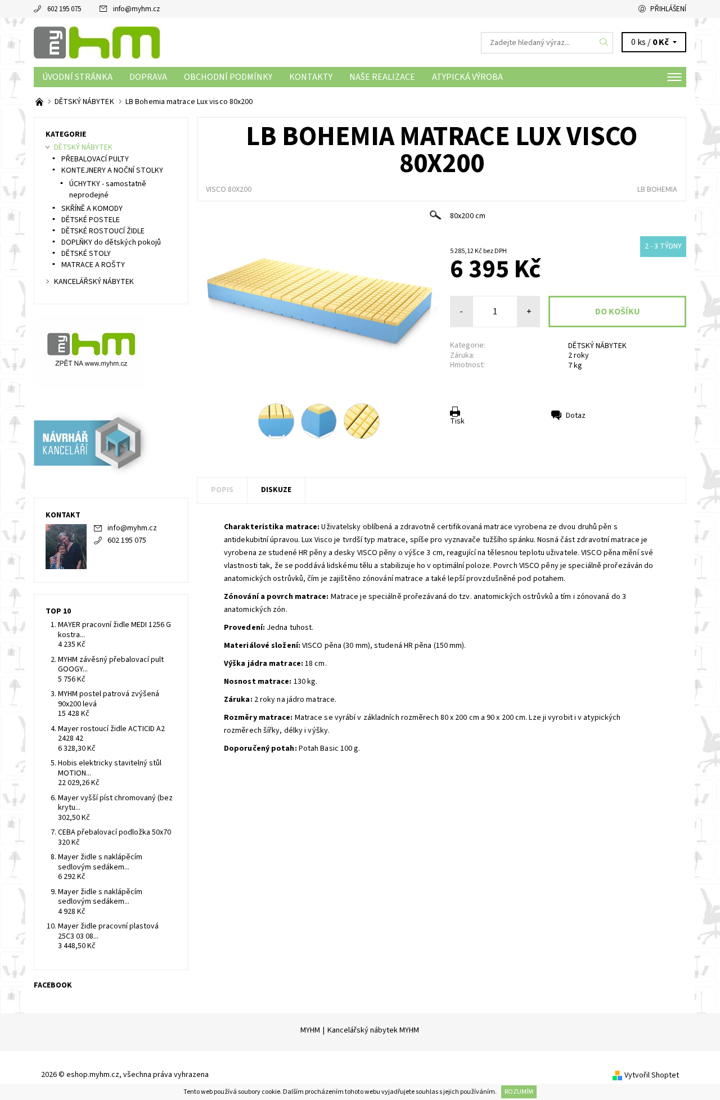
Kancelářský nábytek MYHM (373, 1030)
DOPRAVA (148, 77)
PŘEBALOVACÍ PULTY (95, 159)
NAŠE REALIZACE (382, 77)
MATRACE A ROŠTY (93, 265)
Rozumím (519, 1092)
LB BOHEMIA (657, 189)
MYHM (310, 1030)
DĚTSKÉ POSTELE (90, 220)
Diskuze (276, 489)
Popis (222, 489)
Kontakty (310, 77)
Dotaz (576, 415)
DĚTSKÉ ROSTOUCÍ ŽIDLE (103, 231)
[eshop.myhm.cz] (97, 42)
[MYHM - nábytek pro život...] (40, 101)
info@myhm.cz (136, 9)
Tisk (457, 421)
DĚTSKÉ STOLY (86, 253)
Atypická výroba (467, 77)
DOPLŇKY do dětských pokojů (111, 242)
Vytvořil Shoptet (651, 1075)
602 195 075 (64, 9)
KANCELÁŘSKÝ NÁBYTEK (94, 281)
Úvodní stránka (77, 77)
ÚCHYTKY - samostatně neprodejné (107, 189)
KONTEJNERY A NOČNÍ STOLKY (112, 170)
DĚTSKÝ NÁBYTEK (597, 345)
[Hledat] (604, 42)
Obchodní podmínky (228, 77)
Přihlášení (668, 9)
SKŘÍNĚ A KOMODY (92, 208)
